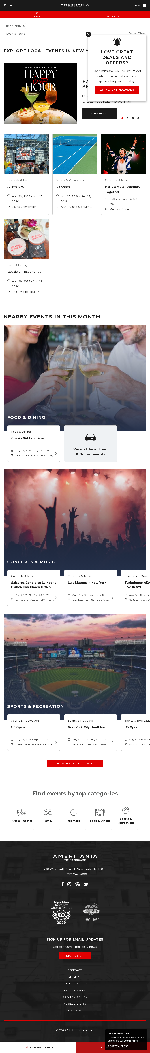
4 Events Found (14, 33)
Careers (75, 1010)
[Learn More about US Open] (55, 742)
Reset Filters (137, 33)
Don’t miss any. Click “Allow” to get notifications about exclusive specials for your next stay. (117, 76)
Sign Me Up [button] (77, 956)
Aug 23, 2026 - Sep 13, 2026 (76, 199)
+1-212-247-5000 (9, 5)
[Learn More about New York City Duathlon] (112, 742)
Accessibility (75, 1003)
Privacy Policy (75, 997)
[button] (99, 113)
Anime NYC (16, 186)
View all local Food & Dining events (90, 451)
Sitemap (75, 976)
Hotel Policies (75, 983)
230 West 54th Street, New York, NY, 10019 (75, 869)
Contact (75, 970)
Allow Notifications (117, 90)
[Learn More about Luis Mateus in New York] (112, 598)
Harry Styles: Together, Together (122, 189)
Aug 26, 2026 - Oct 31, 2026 (124, 201)
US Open (63, 186)
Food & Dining (17, 265)
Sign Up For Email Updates (75, 940)
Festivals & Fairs (18, 180)
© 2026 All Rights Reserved (75, 1030)
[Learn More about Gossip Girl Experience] (55, 453)
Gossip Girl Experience (24, 271)
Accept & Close (118, 1046)
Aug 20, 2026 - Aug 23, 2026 (27, 199)
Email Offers (75, 990)
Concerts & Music (117, 180)
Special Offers (42, 1047)
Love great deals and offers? (117, 57)
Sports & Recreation (70, 180)
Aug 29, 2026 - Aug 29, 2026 (27, 284)
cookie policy (131, 1041)
